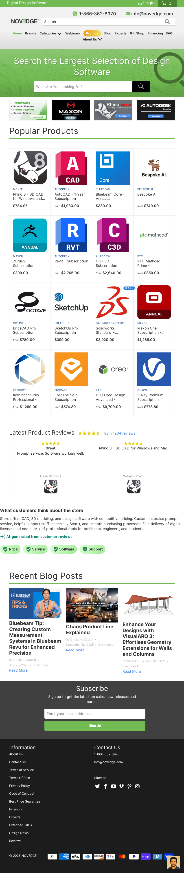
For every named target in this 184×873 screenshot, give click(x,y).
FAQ (169, 33)
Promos (92, 33)
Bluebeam (103, 189)
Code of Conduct (21, 793)
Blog (107, 33)
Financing (155, 33)
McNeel (18, 189)
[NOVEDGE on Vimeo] (121, 786)
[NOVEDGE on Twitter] (97, 786)
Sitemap (100, 778)
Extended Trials (20, 825)
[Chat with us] (173, 862)
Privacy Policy (19, 785)
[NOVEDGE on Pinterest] (129, 786)
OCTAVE (18, 323)
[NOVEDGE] (25, 17)
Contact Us (17, 762)
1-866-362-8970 (97, 13)
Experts (121, 33)
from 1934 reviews (119, 433)
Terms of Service (21, 770)
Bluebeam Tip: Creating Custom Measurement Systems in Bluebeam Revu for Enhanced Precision (35, 638)
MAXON (18, 256)
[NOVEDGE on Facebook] (105, 786)
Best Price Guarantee (24, 801)
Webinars (72, 33)
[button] (17, 471)
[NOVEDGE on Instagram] (137, 786)
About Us (90, 39)
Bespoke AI (145, 189)
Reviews (15, 841)
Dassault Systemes (110, 323)
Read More (18, 670)
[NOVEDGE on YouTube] (113, 786)
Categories (48, 33)
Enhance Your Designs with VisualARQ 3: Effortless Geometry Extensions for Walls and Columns (147, 639)
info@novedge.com (152, 13)
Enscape (61, 390)
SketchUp (62, 323)
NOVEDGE (29, 855)
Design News (18, 833)
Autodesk (62, 189)
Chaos (142, 390)
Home (17, 33)
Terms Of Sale (19, 778)
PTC (140, 256)
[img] (89, 433)
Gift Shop (137, 33)
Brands (30, 33)
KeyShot (19, 390)
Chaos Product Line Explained (89, 629)
